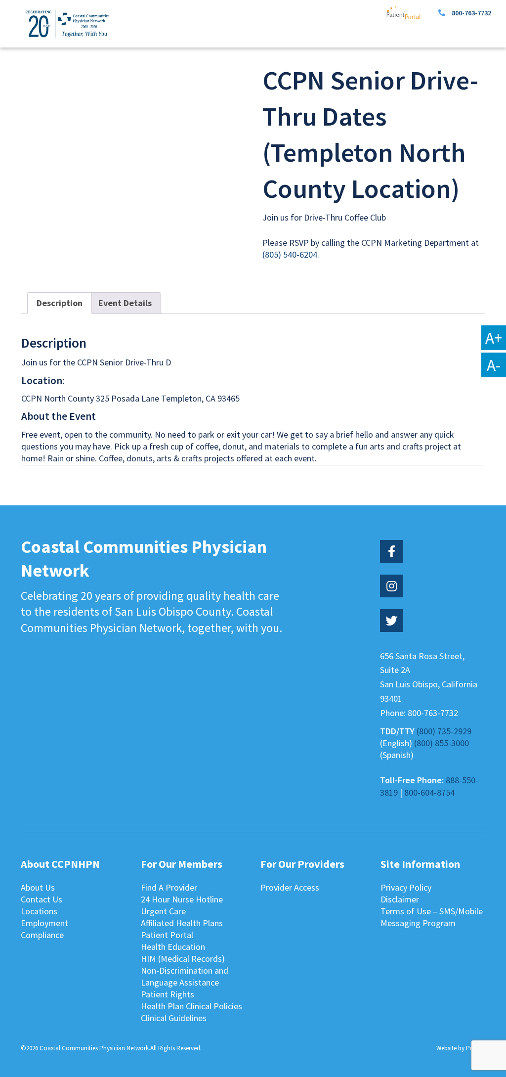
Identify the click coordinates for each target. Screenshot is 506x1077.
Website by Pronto (460, 1048)
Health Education (173, 946)
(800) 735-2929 (444, 731)
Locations (39, 911)
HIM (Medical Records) (183, 958)
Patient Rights (167, 994)
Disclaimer (399, 899)
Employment (44, 923)
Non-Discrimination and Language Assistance (184, 976)
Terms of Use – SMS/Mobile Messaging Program (431, 917)
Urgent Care (163, 911)
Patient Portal (167, 935)
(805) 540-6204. (290, 254)
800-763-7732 (471, 12)
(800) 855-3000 (441, 743)
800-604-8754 (429, 792)
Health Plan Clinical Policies (191, 1006)
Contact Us (41, 899)
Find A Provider (169, 887)
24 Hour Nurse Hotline (182, 899)
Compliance (42, 935)
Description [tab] (60, 303)
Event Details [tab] (125, 303)
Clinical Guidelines (174, 1018)
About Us (38, 887)
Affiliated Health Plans (182, 923)
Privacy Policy (405, 887)
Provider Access (289, 887)
